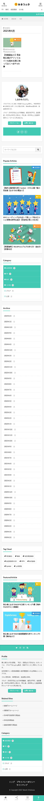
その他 (21, 9)
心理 (9, 296)
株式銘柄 (32, 561)
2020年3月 (9, 532)
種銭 (18, 556)
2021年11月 (9, 435)
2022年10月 (9, 373)
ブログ (18, 39)
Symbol (8, 566)
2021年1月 (9, 486)
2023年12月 (9, 350)
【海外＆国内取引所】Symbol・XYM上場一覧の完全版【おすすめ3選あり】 (21, 189)
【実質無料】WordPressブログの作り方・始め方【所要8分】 (22, 248)
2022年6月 (9, 395)
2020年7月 (9, 515)
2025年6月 (9, 316)
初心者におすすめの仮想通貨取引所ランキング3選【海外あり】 (21, 635)
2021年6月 (9, 463)
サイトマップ (22, 785)
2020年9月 (9, 503)
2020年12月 (9, 492)
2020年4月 (9, 526)
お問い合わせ (28, 123)
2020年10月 (9, 497)
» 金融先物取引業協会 (10, 725)
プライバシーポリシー (26, 782)
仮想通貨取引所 (11, 561)
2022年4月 (9, 407)
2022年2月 (9, 418)
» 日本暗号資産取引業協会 (11, 715)
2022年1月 (9, 424)
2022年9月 (9, 378)
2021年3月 (9, 481)
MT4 (22, 561)
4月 (21, 19)
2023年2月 (9, 361)
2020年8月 (9, 509)
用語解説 (9, 556)
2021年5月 (9, 469)
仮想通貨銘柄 (29, 556)
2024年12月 (9, 327)
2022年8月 (9, 384)
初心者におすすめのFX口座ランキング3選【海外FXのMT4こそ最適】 (21, 606)
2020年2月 (9, 537)
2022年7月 (9, 390)
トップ (12, 782)
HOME (6, 19)
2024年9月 (9, 333)
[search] (38, 149)
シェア (16, 799)
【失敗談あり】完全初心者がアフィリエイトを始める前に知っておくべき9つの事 (12, 61)
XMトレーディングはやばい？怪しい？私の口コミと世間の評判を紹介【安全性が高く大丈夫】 (21, 219)
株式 (7, 9)
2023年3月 (9, 356)
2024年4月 (9, 344)
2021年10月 (9, 441)
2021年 (13, 19)
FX (2, 9)
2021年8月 (9, 452)
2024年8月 (9, 338)
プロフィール (14, 123)
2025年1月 (9, 322)
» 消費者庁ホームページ (11, 710)
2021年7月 (9, 458)
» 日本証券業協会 (8, 720)
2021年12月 (9, 429)
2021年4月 (9, 475)
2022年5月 (9, 401)
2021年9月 (9, 446)
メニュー (27, 799)
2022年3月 (9, 412)
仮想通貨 (14, 9)
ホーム (5, 799)
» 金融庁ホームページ (10, 706)
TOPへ (38, 799)
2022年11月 (9, 367)
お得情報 (19, 566)
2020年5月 (9, 520)
